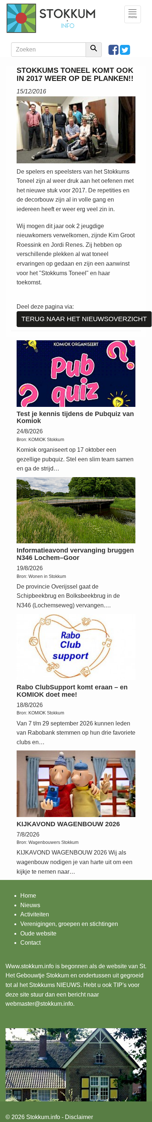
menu (134, 14)
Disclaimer (79, 1117)
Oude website (38, 933)
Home (28, 895)
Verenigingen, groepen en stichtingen (69, 924)
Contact (30, 943)
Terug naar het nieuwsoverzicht (84, 319)
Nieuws (30, 905)
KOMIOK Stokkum (46, 439)
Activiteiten (34, 914)
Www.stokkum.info (30, 966)
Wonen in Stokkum (47, 576)
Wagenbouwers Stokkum (53, 842)
